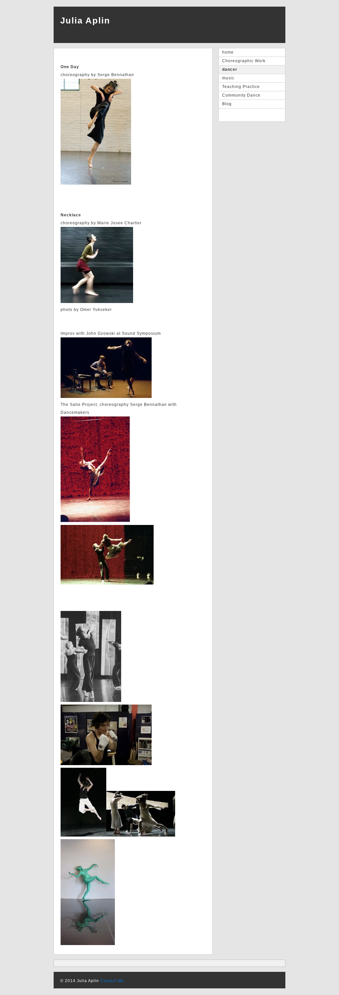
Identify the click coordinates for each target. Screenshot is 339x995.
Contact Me (112, 980)
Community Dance (241, 95)
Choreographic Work (244, 61)
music (228, 78)
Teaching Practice (241, 86)
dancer (229, 69)
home (228, 52)
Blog (227, 104)
